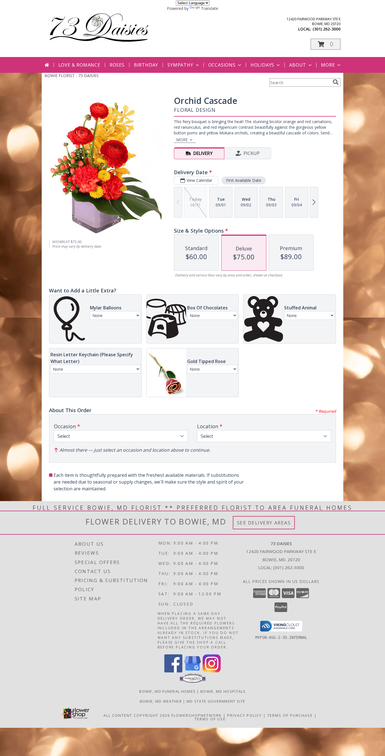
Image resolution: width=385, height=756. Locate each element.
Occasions (222, 65)
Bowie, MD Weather (161, 701)
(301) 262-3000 (326, 29)
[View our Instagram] (212, 671)
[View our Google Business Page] (192, 671)
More (328, 65)
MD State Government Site (216, 701)
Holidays (262, 65)
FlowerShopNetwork (196, 715)
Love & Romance (79, 65)
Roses (117, 65)
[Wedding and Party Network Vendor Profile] (192, 681)
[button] (325, 44)
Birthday (146, 65)
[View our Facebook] (173, 671)
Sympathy (180, 65)
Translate (209, 8)
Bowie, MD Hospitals (223, 691)
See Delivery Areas (264, 522)
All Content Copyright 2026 (136, 715)
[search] (335, 82)
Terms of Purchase (290, 715)
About (297, 65)
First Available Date (243, 180)
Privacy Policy (244, 715)
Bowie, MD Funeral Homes (167, 691)
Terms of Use (210, 719)
